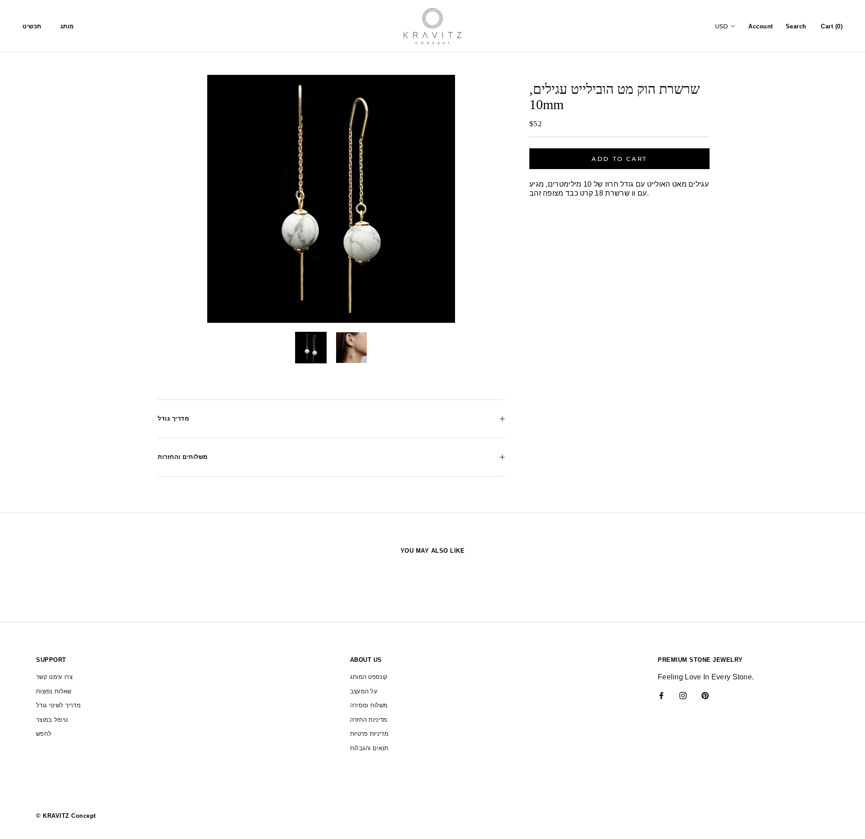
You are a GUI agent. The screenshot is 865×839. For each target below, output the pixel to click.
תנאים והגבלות (369, 748)
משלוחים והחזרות (183, 457)
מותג (67, 26)
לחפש (43, 733)
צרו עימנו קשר (54, 677)
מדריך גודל (173, 418)
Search (796, 26)
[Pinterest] (705, 695)
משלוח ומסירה (369, 705)
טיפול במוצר (52, 719)
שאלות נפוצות (54, 691)
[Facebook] (661, 695)
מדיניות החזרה (368, 719)
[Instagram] (683, 695)
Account (760, 26)
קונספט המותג (369, 677)
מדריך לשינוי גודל (58, 705)
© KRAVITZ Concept (66, 815)
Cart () (831, 26)
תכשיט (32, 26)
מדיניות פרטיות (369, 733)
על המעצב (364, 691)
